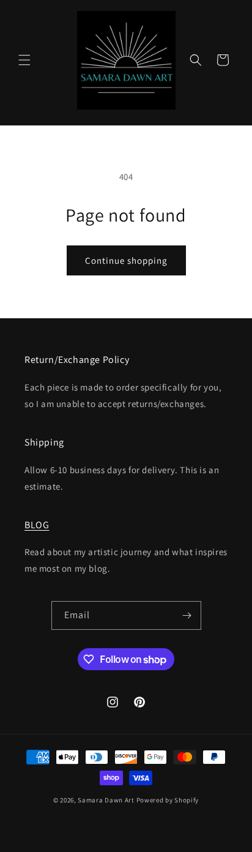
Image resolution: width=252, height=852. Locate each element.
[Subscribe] (187, 615)
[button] (24, 60)
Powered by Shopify (167, 800)
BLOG (36, 524)
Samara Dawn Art (106, 800)
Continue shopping (126, 260)
